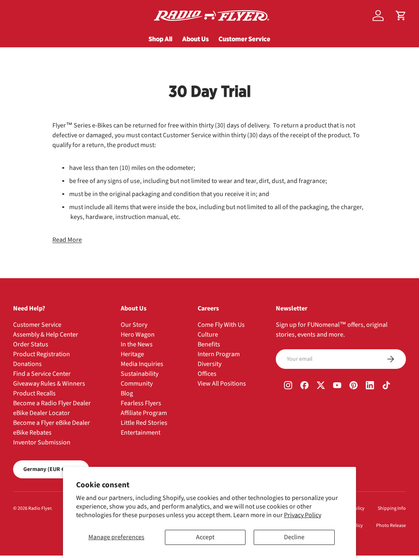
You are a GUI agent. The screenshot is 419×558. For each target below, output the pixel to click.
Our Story (134, 324)
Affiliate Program (144, 412)
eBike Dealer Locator (41, 412)
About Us (195, 39)
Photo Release (391, 525)
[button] (401, 16)
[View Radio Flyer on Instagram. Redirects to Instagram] (288, 386)
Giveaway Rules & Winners (49, 383)
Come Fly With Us (221, 324)
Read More (67, 239)
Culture (208, 334)
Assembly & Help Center (45, 334)
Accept (205, 537)
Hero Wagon (138, 334)
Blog (127, 393)
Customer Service (244, 39)
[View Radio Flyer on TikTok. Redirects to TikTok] (386, 386)
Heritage (132, 354)
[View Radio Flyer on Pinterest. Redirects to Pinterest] (353, 386)
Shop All (160, 39)
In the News (137, 344)
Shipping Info (392, 508)
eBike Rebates (32, 432)
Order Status (30, 344)
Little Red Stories (144, 422)
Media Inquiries (142, 363)
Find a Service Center (42, 373)
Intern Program (219, 354)
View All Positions (222, 383)
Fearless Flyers (141, 403)
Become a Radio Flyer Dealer (52, 403)
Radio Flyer (39, 508)
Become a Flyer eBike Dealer (51, 422)
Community (137, 383)
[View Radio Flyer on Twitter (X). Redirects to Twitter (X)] (321, 386)
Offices (207, 373)
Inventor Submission (41, 442)
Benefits (209, 344)
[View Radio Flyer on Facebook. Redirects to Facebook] (304, 386)
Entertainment (140, 432)
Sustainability (139, 373)
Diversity (209, 363)
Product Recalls (34, 393)
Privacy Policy (302, 515)
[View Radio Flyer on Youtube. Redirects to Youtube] (337, 386)
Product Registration (41, 354)
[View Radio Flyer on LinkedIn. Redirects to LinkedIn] (370, 386)
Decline (294, 537)
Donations (27, 363)
